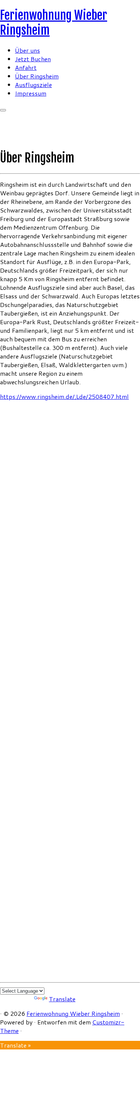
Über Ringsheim (37, 76)
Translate (62, 999)
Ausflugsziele (33, 84)
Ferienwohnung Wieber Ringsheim (73, 1013)
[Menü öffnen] (3, 110)
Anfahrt (26, 67)
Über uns (27, 50)
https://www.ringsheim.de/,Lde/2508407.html (64, 396)
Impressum (30, 93)
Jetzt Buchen (33, 59)
